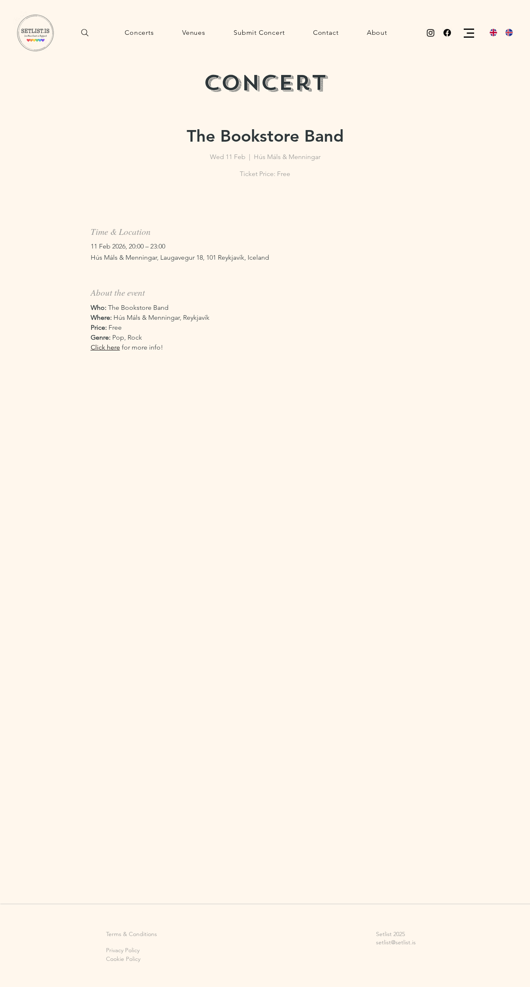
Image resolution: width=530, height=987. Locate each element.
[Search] (85, 32)
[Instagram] (431, 33)
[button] (469, 33)
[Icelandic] (507, 32)
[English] (491, 32)
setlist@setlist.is (396, 942)
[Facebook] (447, 33)
